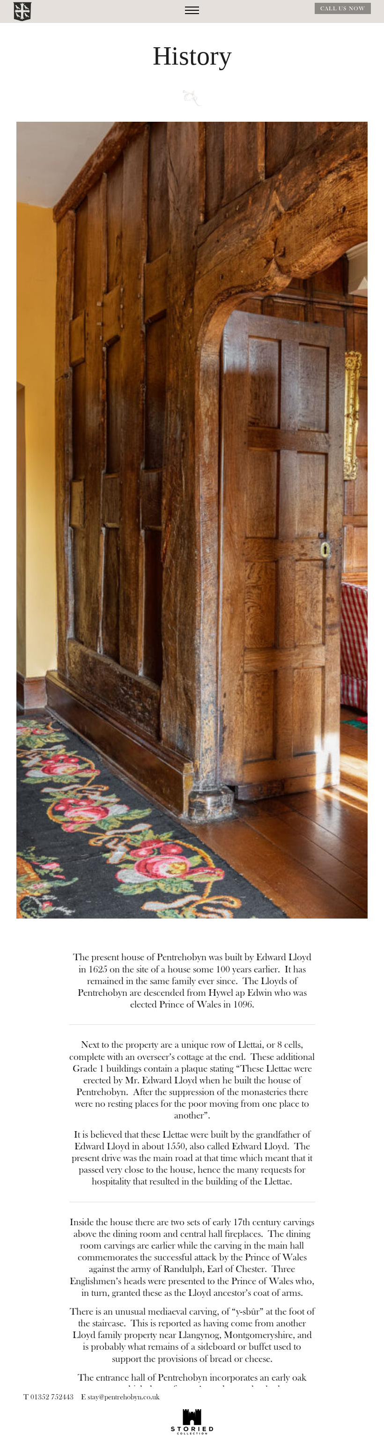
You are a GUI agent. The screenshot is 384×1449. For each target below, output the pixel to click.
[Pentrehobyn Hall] (22, 12)
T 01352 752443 (48, 1397)
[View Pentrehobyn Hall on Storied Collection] (192, 1422)
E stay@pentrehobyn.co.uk (120, 1397)
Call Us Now (342, 9)
